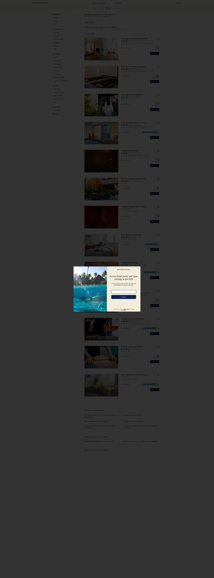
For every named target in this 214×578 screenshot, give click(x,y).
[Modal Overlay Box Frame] (107, 289)
